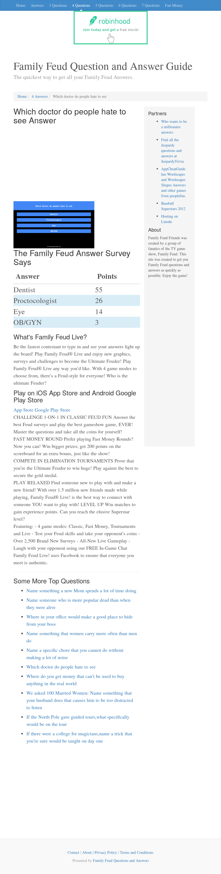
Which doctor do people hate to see (61, 666)
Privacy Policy (106, 852)
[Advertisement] (76, 163)
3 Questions (58, 5)
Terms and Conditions (136, 852)
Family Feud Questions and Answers (121, 860)
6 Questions (127, 5)
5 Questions (104, 5)
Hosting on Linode (169, 219)
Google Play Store (52, 409)
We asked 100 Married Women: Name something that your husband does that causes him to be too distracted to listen (79, 700)
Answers (37, 5)
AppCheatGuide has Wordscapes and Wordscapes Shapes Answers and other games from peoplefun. (173, 182)
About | (88, 852)
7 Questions (151, 5)
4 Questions (81, 5)
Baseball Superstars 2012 (173, 206)
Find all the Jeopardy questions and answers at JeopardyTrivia (172, 150)
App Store (23, 409)
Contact (73, 852)
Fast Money (174, 5)
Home (20, 5)
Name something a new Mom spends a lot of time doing (81, 590)
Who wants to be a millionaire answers (174, 127)
